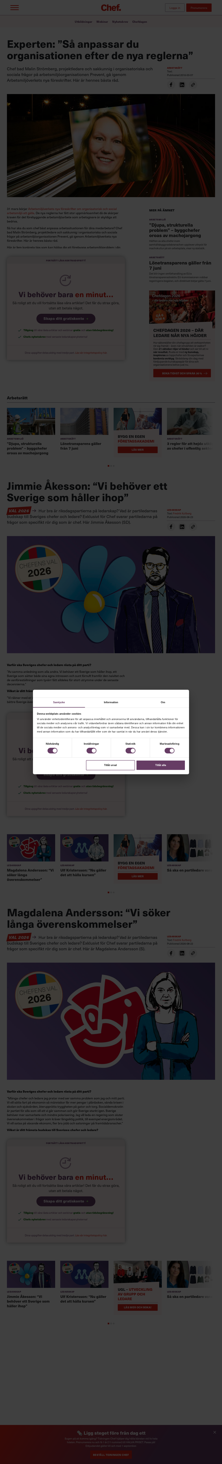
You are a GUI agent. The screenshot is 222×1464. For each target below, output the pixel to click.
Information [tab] (111, 702)
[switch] (91, 751)
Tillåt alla (160, 765)
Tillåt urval (110, 765)
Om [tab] (163, 702)
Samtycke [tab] (59, 702)
